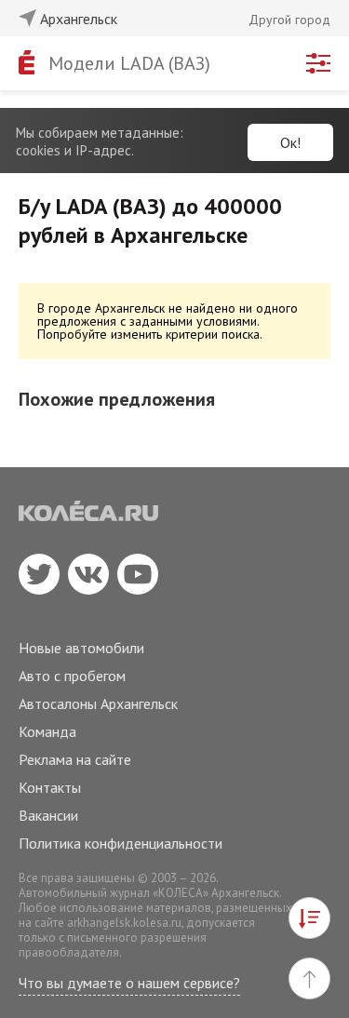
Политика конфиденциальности (120, 843)
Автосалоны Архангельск (98, 703)
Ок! (290, 142)
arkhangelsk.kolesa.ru (124, 923)
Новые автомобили (81, 647)
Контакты (50, 787)
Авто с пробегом (72, 675)
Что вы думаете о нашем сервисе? (129, 982)
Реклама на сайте (75, 759)
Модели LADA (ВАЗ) (129, 63)
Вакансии (48, 815)
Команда (47, 731)
